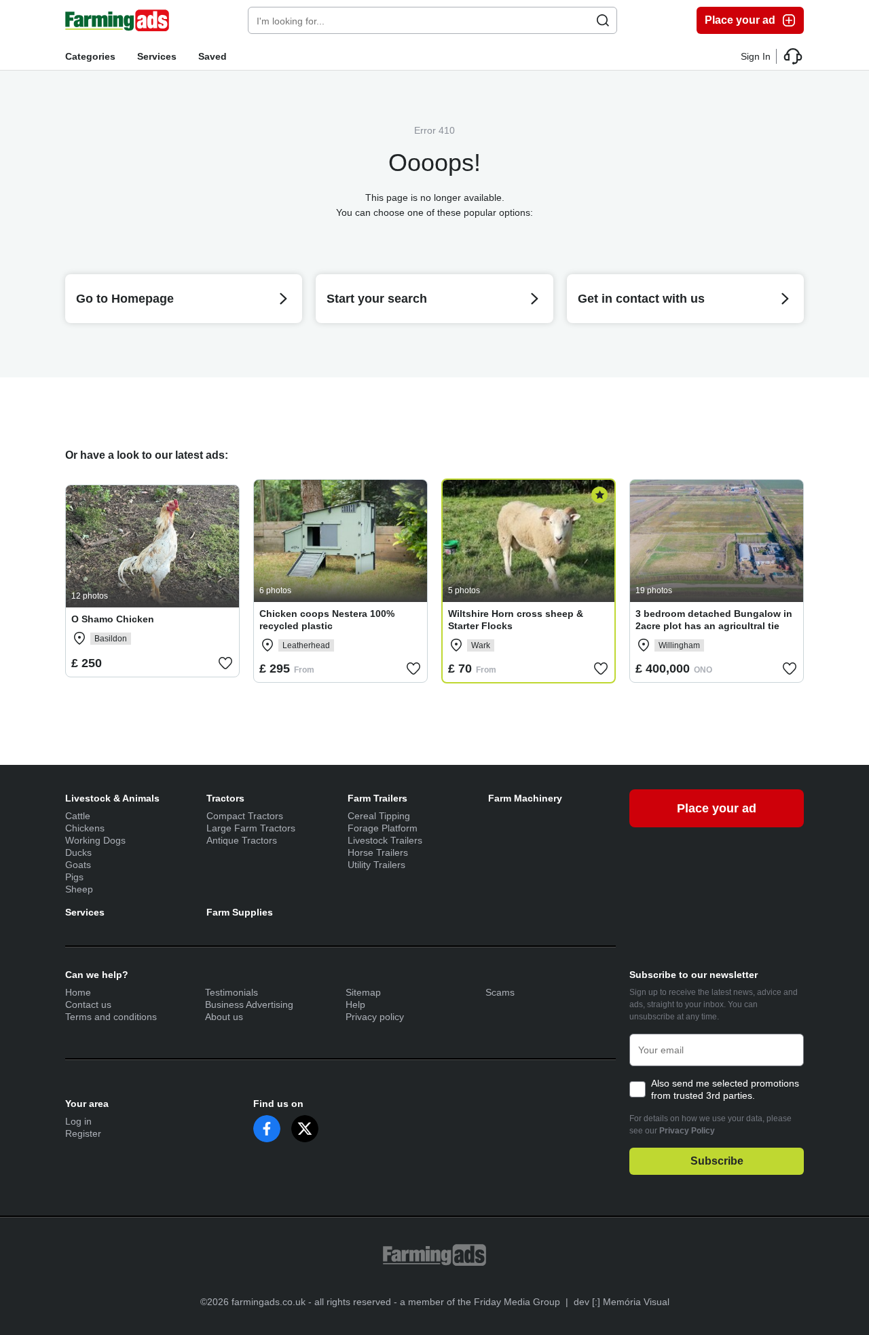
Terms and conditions (111, 1016)
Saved (212, 56)
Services (157, 56)
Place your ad (740, 20)
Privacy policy (375, 1016)
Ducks (78, 852)
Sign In (756, 56)
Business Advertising (249, 1004)
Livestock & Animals (112, 798)
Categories (90, 56)
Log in (78, 1121)
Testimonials (231, 992)
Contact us (88, 1004)
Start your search (377, 298)
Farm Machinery (525, 798)
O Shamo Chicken (112, 619)
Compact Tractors (244, 815)
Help (355, 1004)
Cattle (77, 815)
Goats (78, 864)
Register (83, 1133)
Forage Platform (383, 828)
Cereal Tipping (379, 815)
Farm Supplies (239, 912)
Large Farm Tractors (250, 828)
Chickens (85, 828)
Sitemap (363, 992)
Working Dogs (95, 840)
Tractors (225, 798)
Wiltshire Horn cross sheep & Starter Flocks (515, 619)
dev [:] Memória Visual (621, 1301)
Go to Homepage (125, 298)
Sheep (79, 889)
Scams (500, 992)
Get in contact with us (641, 298)
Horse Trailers (378, 852)
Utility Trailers (376, 864)
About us (224, 1016)
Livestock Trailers (385, 840)
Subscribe (716, 1161)
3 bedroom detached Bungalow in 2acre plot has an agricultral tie (713, 619)
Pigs (74, 876)
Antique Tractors (241, 840)
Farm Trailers (377, 798)
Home (78, 992)
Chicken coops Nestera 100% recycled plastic (326, 619)
